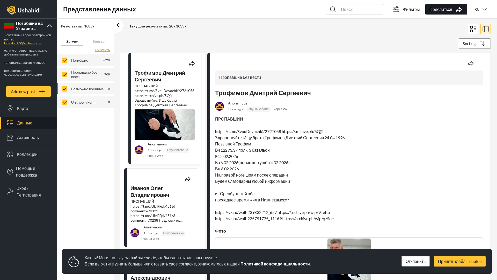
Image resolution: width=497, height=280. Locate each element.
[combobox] (481, 9)
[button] (28, 26)
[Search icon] (333, 9)
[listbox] (85, 81)
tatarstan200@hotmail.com (23, 43)
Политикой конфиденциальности (275, 263)
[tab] (72, 41)
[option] (85, 60)
